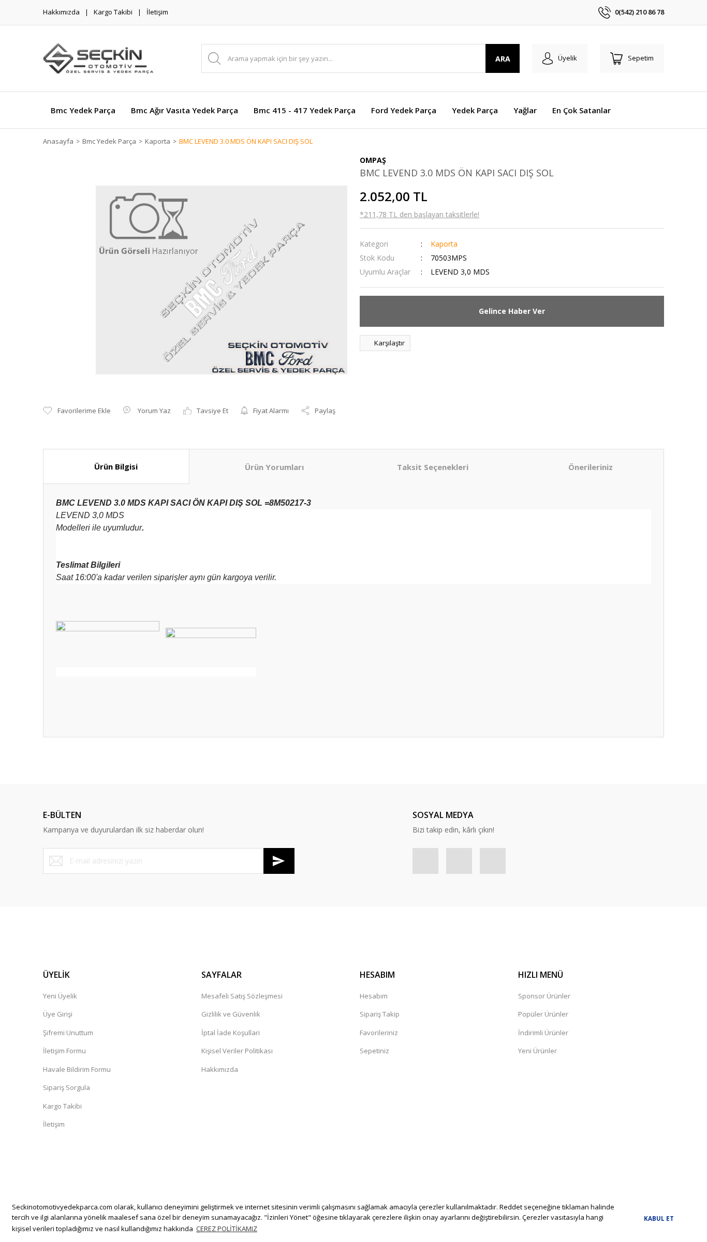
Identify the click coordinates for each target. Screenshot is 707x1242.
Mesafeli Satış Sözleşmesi (242, 996)
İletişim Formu (64, 1050)
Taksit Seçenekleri (432, 467)
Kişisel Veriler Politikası (237, 1050)
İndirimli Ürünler (543, 1032)
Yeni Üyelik (60, 996)
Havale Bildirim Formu (77, 1069)
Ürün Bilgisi (116, 466)
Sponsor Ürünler (544, 996)
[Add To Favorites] (77, 411)
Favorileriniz (379, 1032)
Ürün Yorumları (274, 467)
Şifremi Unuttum (68, 1032)
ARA (502, 59)
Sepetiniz (374, 1050)
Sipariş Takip (380, 1014)
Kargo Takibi (113, 12)
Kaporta (444, 244)
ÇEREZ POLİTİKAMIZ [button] (226, 1228)
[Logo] (98, 58)
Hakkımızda (61, 12)
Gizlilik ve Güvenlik (230, 1014)
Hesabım (374, 996)
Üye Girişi (57, 1014)
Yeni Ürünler (537, 1050)
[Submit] (278, 861)
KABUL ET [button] (659, 1218)
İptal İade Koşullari (230, 1032)
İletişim (157, 12)
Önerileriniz (590, 467)
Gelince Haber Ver (512, 311)
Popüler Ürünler (543, 1014)
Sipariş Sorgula (66, 1087)
